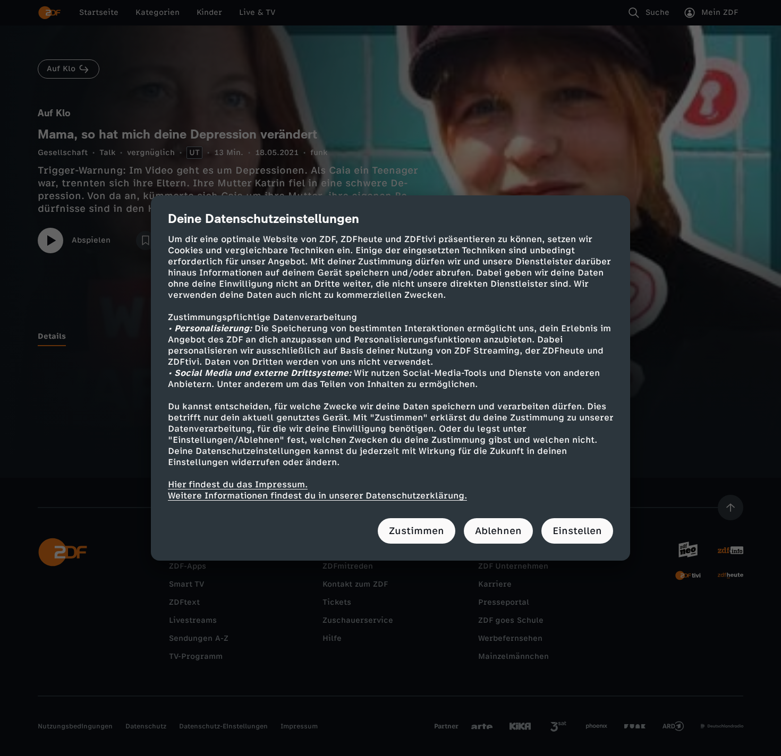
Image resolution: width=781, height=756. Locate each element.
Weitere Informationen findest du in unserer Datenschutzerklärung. (317, 496)
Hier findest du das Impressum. (238, 484)
